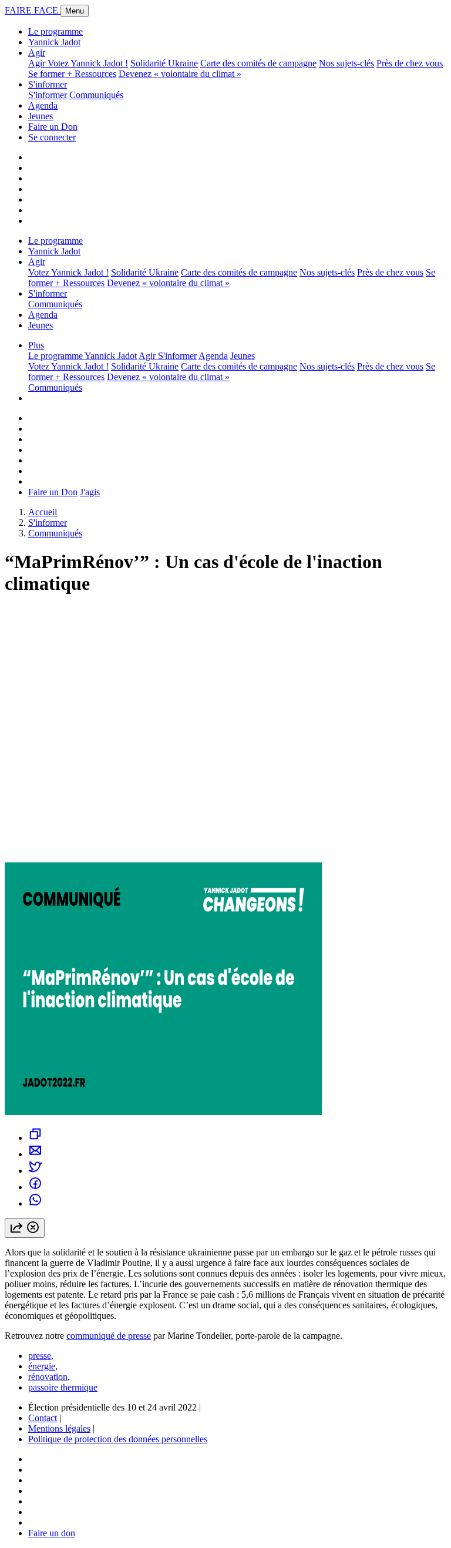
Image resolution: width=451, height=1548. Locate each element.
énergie (41, 1366)
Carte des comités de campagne (258, 63)
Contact (42, 1418)
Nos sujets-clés (346, 63)
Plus (36, 345)
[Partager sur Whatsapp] (35, 1203)
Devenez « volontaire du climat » (180, 74)
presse (39, 1356)
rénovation (48, 1377)
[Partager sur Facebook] (35, 1187)
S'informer (47, 84)
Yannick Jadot (54, 42)
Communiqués (96, 95)
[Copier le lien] (35, 1138)
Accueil (42, 512)
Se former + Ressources (72, 74)
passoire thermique (62, 1387)
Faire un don (51, 1533)
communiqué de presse (108, 1336)
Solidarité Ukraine (164, 63)
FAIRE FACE (32, 10)
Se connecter (52, 137)
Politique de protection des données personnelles (117, 1439)
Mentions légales (59, 1428)
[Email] (35, 1154)
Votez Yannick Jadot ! (88, 63)
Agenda (43, 105)
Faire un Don (53, 127)
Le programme (55, 31)
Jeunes (40, 116)
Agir (36, 53)
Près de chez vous (409, 63)
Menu (74, 10)
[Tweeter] (35, 1171)
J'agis (90, 492)
